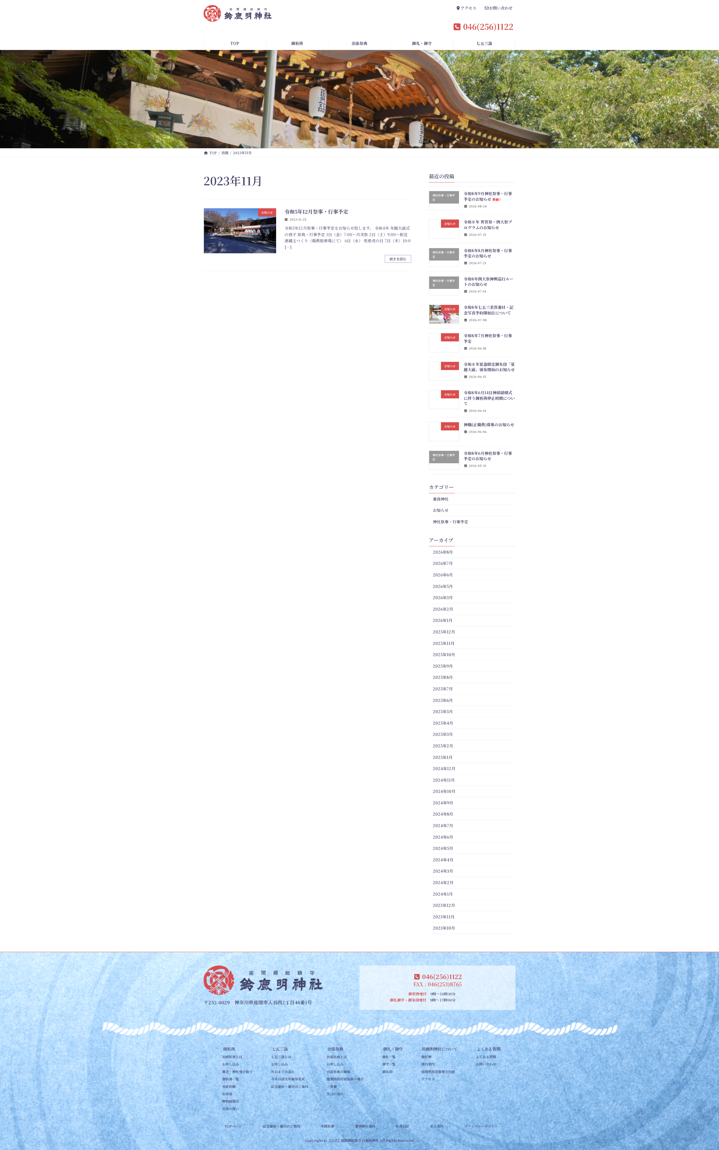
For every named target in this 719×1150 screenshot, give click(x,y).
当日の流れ (335, 1093)
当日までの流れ (283, 1071)
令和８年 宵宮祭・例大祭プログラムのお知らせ (488, 224)
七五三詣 (280, 1049)
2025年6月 (443, 700)
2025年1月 (442, 757)
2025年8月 (443, 677)
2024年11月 (444, 780)
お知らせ (441, 510)
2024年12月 (444, 768)
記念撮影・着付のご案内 (289, 1086)
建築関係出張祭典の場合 (345, 1079)
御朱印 (387, 1071)
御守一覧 (389, 1064)
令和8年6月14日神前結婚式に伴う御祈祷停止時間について (489, 398)
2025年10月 (444, 654)
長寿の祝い (230, 1108)
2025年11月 (443, 643)
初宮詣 (227, 1093)
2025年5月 (443, 711)
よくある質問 (488, 1049)
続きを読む (398, 258)
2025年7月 (443, 689)
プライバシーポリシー (481, 1126)
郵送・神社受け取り (237, 1071)
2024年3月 (443, 871)
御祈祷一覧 (230, 1079)
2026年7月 (443, 563)
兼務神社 (441, 499)
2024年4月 (443, 859)
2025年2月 (443, 746)
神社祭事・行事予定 (450, 521)
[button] (466, 8)
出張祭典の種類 (338, 1071)
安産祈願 (229, 1086)
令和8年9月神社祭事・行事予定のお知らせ (488, 196)
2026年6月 (443, 575)
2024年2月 (443, 882)
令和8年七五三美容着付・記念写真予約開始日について (488, 310)
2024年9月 (443, 803)
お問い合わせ (486, 1064)
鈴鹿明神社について (439, 1049)
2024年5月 (443, 848)
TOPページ (233, 1126)
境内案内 (428, 1064)
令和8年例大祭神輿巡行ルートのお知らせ (488, 281)
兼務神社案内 (365, 1126)
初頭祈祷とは (232, 1057)
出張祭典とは (337, 1057)
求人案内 (436, 1126)
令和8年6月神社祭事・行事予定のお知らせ (488, 456)
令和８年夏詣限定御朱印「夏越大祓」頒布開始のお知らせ (489, 367)
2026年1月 (442, 620)
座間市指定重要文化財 (438, 1071)
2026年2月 (443, 609)
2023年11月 (443, 916)
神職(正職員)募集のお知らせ (489, 424)
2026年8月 (443, 552)
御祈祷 (229, 1049)
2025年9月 (443, 666)
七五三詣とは (281, 1057)
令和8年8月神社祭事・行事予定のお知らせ (488, 253)
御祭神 (426, 1057)
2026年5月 (443, 586)
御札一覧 (389, 1057)
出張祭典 (335, 1049)
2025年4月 (443, 723)
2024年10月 (444, 791)
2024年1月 (443, 894)
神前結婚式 (230, 1101)
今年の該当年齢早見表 (288, 1079)
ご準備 (332, 1086)
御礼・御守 (392, 1049)
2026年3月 (443, 597)
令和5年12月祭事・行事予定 (316, 211)
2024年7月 (443, 825)
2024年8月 (443, 814)
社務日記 (402, 1126)
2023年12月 (444, 905)
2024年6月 (443, 837)
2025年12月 (444, 632)
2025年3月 (443, 734)
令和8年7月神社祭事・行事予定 (488, 338)
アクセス (428, 1079)
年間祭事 (327, 1126)
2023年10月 (444, 928)
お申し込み (230, 1064)
